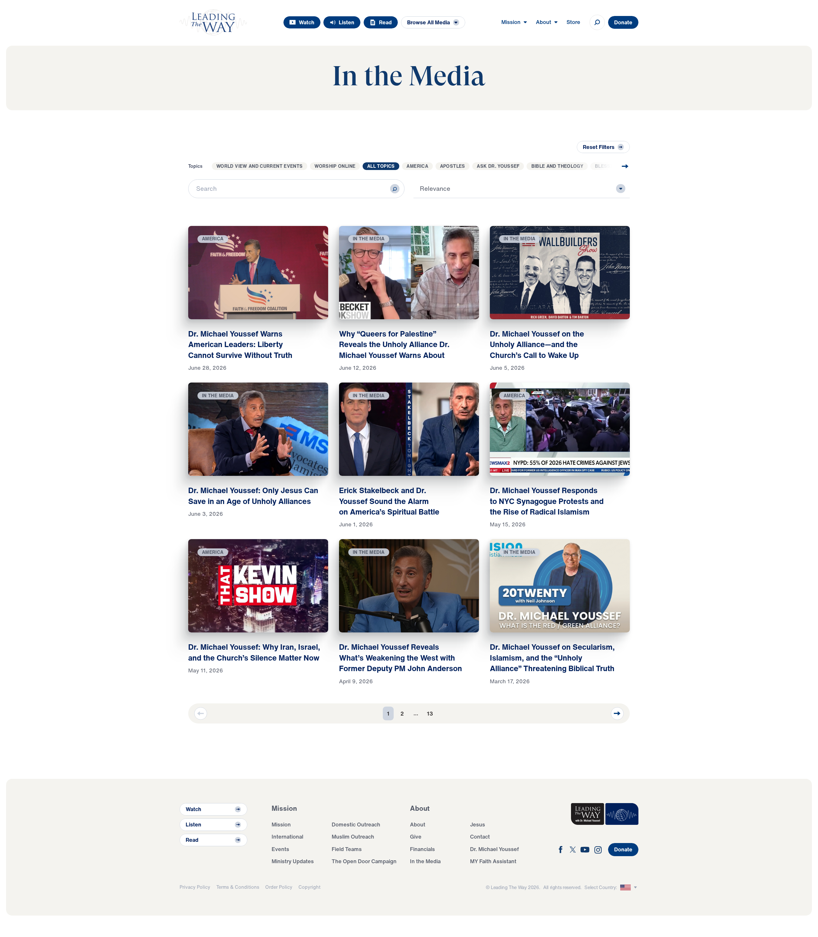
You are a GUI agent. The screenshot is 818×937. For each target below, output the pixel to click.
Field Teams (347, 849)
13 (430, 713)
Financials (422, 849)
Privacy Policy (195, 887)
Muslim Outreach (353, 836)
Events (280, 849)
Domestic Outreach (356, 824)
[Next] (617, 713)
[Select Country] (629, 888)
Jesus (477, 824)
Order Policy (278, 887)
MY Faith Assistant (493, 861)
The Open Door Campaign (364, 861)
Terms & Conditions (237, 887)
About (417, 824)
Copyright (309, 887)
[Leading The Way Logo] (213, 22)
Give (415, 836)
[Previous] (200, 713)
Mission (281, 824)
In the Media (425, 861)
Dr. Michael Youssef (494, 849)
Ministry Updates (293, 861)
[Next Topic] (613, 166)
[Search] (394, 188)
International (287, 836)
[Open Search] (597, 22)
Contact (480, 836)
